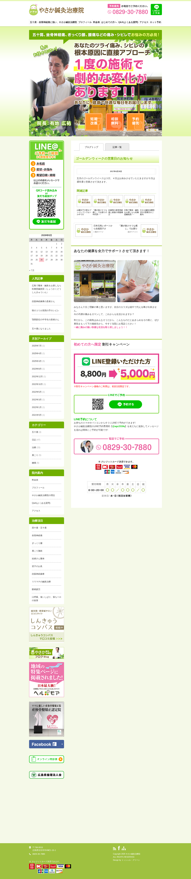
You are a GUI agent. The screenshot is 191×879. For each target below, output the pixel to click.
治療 (34, 447)
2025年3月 (37, 361)
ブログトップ (91, 147)
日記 (34, 440)
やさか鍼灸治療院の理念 (43, 495)
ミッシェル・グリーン (131, 860)
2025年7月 (37, 345)
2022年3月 (37, 399)
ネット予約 (155, 22)
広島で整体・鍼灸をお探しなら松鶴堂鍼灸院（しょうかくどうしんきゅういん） (46, 288)
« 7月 (31, 270)
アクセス (144, 22)
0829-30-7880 (38, 854)
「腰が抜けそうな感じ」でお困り (128, 228)
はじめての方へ (109, 22)
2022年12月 (37, 376)
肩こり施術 (37, 551)
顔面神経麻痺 (38, 574)
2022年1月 (37, 407)
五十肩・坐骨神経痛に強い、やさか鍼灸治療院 (53, 22)
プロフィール (85, 22)
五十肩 (35, 432)
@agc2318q (118, 426)
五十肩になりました (41, 328)
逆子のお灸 (37, 566)
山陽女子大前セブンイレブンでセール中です (84, 212)
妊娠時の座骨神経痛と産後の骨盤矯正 (115, 212)
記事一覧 (117, 147)
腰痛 (34, 463)
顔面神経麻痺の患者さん (43, 301)
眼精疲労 (36, 589)
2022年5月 (37, 392)
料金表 (96, 22)
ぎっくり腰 (37, 543)
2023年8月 (37, 369)
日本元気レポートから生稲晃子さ (103, 228)
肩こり (35, 455)
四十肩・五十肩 (39, 528)
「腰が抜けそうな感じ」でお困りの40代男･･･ (100, 212)
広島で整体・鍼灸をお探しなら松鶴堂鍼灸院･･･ (131, 212)
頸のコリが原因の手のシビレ (45, 310)
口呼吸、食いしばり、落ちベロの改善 (46, 599)
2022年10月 (37, 384)
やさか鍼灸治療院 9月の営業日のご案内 (148, 212)
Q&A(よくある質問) (128, 22)
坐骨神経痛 (37, 535)
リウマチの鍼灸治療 (41, 581)
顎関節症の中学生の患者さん (45, 319)
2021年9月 (37, 415)
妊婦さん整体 (38, 558)
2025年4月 (37, 353)
